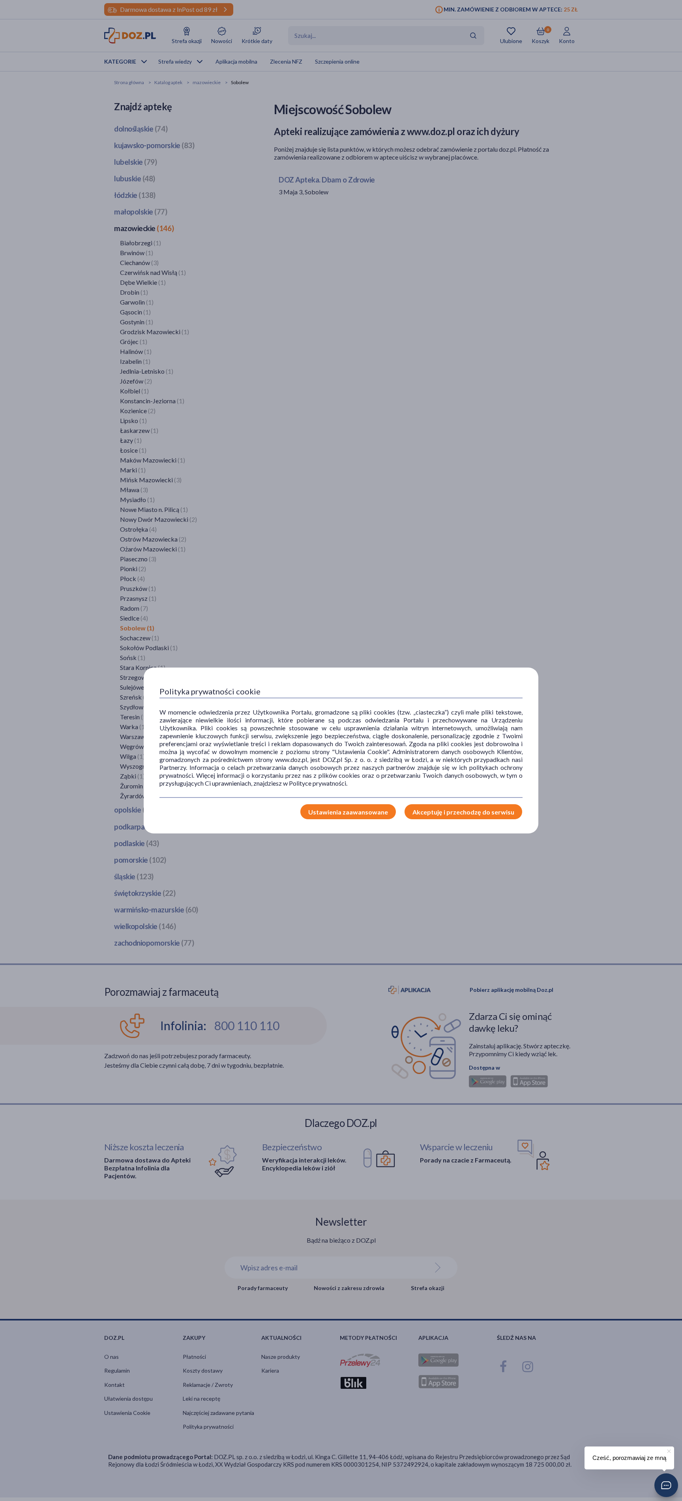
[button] (666, 1485)
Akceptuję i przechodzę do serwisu (463, 812)
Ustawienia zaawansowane (348, 812)
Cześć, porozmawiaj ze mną (629, 1457)
